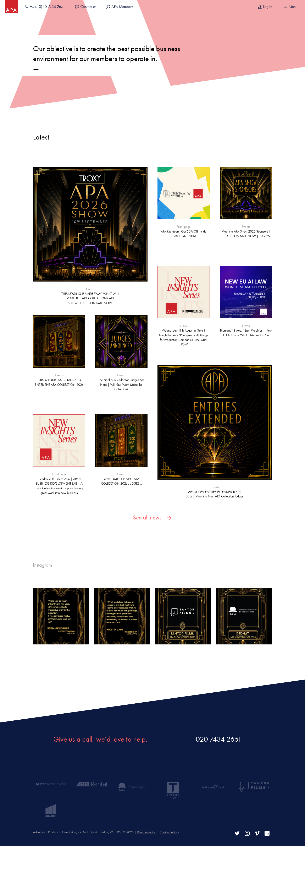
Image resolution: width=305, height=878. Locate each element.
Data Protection (146, 832)
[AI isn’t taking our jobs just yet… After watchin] (61, 616)
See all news (147, 517)
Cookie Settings (169, 832)
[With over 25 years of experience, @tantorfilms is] (183, 616)
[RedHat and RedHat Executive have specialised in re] (244, 616)
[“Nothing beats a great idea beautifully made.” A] (122, 616)
